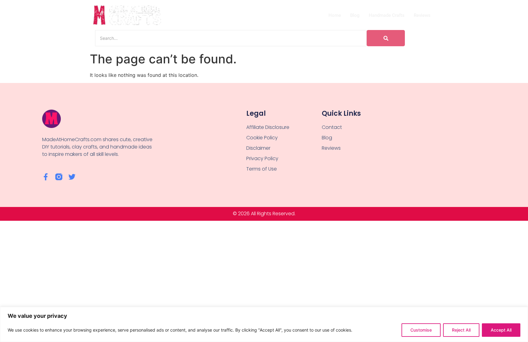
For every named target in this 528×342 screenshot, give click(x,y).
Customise (421, 330)
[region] (264, 324)
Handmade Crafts (387, 15)
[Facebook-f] (45, 176)
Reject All (461, 330)
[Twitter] (71, 176)
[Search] (386, 38)
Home (334, 15)
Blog (355, 15)
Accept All (501, 330)
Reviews (422, 15)
